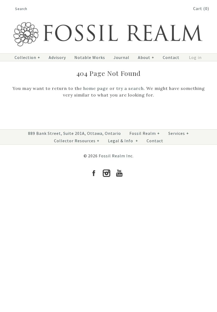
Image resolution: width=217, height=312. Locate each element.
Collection (27, 57)
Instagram (106, 173)
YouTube (119, 173)
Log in (195, 57)
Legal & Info (123, 140)
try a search (130, 88)
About (146, 57)
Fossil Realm (144, 133)
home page (95, 88)
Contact (171, 57)
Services (178, 133)
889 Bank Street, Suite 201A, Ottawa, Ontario (74, 133)
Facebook (94, 173)
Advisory (57, 57)
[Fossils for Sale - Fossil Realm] (108, 20)
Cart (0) (201, 8)
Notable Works (89, 57)
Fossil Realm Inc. (116, 155)
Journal (121, 57)
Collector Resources (77, 140)
